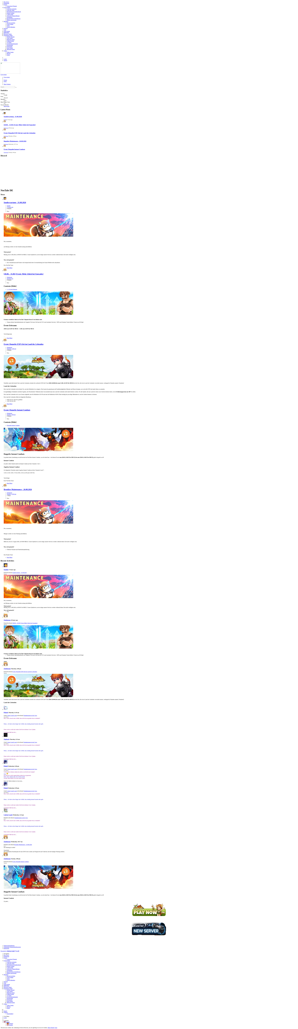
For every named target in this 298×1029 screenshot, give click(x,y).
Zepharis (6, 739)
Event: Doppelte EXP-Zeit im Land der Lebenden (19, 133)
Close (55, 1027)
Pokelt (6, 766)
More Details (51, 1027)
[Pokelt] (5, 763)
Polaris (6, 712)
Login (5, 59)
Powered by (10, 951)
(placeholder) (10, 1013)
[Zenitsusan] (5, 617)
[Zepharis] (5, 736)
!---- (12, 289)
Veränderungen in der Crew (30, 715)
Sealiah (5, 119)
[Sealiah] (5, 566)
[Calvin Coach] (5, 811)
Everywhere (4, 74)
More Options (7, 84)
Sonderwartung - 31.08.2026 (13, 116)
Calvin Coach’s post (12, 715)
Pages (5, 81)
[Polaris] (5, 709)
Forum (5, 80)
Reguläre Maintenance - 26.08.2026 (15, 141)
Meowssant (6, 106)
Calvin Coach (8, 815)
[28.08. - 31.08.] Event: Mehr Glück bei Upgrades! (20, 125)
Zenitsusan (6, 128)
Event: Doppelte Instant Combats (14, 149)
